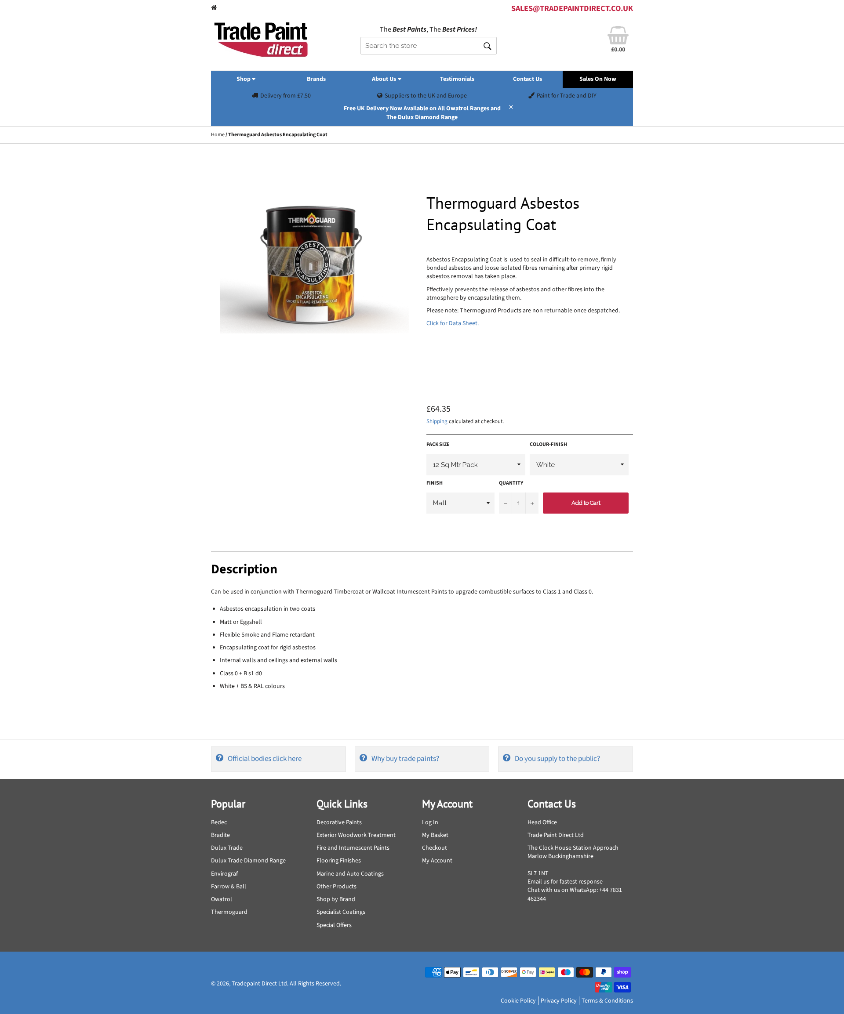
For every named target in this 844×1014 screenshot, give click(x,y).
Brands (316, 79)
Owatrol (221, 899)
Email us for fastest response (565, 881)
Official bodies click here (265, 758)
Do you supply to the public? (557, 758)
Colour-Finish (548, 444)
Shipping (436, 421)
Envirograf (224, 873)
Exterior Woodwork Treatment (356, 835)
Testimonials (457, 79)
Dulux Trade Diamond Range (248, 860)
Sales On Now (597, 79)
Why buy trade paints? (405, 758)
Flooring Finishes (338, 860)
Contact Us (527, 79)
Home (218, 134)
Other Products (336, 886)
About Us (384, 79)
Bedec (219, 822)
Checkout (434, 848)
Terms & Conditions (607, 1000)
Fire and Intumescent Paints (352, 848)
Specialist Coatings (340, 912)
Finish (434, 483)
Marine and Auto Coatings (350, 873)
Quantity (511, 483)
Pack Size (438, 444)
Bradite (220, 835)
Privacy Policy (559, 1000)
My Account (437, 860)
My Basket (435, 835)
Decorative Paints (339, 822)
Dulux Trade (227, 848)
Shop (244, 79)
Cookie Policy (518, 1000)
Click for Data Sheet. (452, 323)
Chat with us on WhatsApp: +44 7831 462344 (575, 894)
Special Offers (334, 925)
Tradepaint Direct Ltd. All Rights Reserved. (286, 983)
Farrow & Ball (228, 886)
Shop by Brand (335, 899)
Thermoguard (229, 912)
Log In (430, 822)
